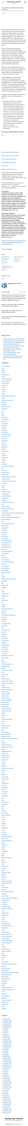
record (3, 849)
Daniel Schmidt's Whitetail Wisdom (11, 517)
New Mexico (5, 793)
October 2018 (6, 1085)
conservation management (9, 476)
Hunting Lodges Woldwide (14, 1)
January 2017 (6, 1107)
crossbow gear (5, 493)
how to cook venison (7, 670)
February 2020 (7, 1058)
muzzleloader (5, 787)
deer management (6, 547)
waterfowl (4, 955)
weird (3, 957)
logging (4, 742)
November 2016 (7, 1111)
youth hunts (5, 1004)
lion (3, 740)
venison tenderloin (6, 951)
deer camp (4, 532)
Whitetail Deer (5, 970)
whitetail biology (6, 968)
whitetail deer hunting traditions (10, 972)
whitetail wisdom (6, 979)
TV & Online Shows (7, 936)
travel (3, 919)
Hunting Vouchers (6, 710)
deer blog (4, 530)
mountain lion (5, 783)
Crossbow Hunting (6, 496)
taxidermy (4, 902)
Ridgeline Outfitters (7, 857)
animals (4, 372)
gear (3, 628)
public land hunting (7, 840)
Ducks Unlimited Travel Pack (9, 162)
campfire (4, 455)
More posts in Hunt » (22, 292)
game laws (4, 625)
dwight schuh (5, 585)
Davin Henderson (6, 519)
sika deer (4, 876)
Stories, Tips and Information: (9, 898)
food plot (4, 617)
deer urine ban (5, 566)
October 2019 (6, 1065)
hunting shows (5, 702)
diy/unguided (5, 570)
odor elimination (6, 815)
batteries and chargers (7, 400)
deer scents (5, 557)
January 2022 (6, 1019)
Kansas (3, 721)
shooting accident (6, 872)
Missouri (4, 774)
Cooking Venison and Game (9, 481)
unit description (6, 938)
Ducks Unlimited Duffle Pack (9, 159)
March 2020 (6, 1056)
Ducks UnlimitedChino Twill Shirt (10, 152)
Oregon (4, 819)
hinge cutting (5, 657)
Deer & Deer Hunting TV (8, 523)
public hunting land (7, 836)
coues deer (4, 483)
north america (5, 802)
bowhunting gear (6, 434)
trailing (3, 917)
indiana (3, 715)
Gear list (4, 632)
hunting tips (5, 706)
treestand (4, 921)
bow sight (4, 425)
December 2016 (7, 1109)
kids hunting (5, 728)
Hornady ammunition (7, 664)
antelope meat (5, 374)
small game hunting (7, 881)
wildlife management (7, 987)
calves (3, 453)
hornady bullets (6, 666)
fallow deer (4, 596)
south (3, 885)
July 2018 (5, 1090)
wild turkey (4, 983)
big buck (4, 402)
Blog (3, 413)
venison (4, 947)
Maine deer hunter (6, 745)
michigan (4, 766)
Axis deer (4, 391)
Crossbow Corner (6, 491)
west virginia (5, 962)
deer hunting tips (6, 545)
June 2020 (6, 1051)
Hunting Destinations (7, 689)
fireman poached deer (7, 608)
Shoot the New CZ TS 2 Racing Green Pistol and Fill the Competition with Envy (13, 357)
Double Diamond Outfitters (9, 579)
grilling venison (6, 645)
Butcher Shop (5, 451)
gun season (4, 653)
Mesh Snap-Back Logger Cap (9, 169)
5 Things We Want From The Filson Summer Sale (7, 266)
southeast (4, 889)
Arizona (4, 387)
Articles (4, 389)
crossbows (4, 500)
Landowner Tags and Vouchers (10, 738)
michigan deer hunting (7, 768)
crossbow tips (5, 498)
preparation (5, 828)
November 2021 (7, 1022)
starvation (4, 893)
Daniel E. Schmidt (6, 515)
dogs (3, 574)
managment (5, 753)
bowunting (4, 438)
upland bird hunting (7, 940)
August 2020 (6, 1048)
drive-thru (4, 581)
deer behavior (5, 525)
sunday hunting (6, 900)
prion (3, 830)
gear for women (6, 630)
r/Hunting (4, 845)
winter (3, 991)
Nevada (3, 789)
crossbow (4, 489)
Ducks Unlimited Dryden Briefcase (10, 155)
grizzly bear (5, 647)
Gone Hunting (5, 640)
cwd (3, 504)
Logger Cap (5, 166)
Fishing (3, 613)
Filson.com (14, 176)
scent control (5, 866)
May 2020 (5, 1053)
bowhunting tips (6, 436)
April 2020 (6, 1054)
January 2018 (6, 1100)
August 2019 (6, 1068)
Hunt (3, 672)
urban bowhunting (6, 942)
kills (3, 730)
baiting (3, 398)
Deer (3, 521)
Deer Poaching (5, 553)
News (3, 798)
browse (3, 442)
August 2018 (6, 1088)
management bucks (7, 751)
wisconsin (4, 993)
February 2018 (7, 1099)
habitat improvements (7, 655)
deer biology (5, 528)
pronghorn (4, 834)
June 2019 (6, 1071)
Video (3, 953)
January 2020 (6, 1059)
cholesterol (4, 464)
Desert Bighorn (5, 568)
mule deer (4, 785)
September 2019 (7, 1066)
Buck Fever (4, 445)
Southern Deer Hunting (8, 891)
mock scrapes (5, 779)
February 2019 (7, 1078)
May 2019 (5, 1073)
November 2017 (7, 1104)
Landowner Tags (6, 736)
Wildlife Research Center (8, 989)
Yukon (3, 1006)
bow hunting (5, 423)
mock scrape (5, 776)
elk (2, 589)
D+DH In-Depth (6, 506)
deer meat (4, 549)
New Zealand (5, 796)
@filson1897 (10, 127)
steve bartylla (5, 896)
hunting (4, 685)
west (3, 959)
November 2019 (7, 1063)
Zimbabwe (4, 1008)
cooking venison (6, 479)
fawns (3, 604)
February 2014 (7, 1112)
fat (2, 602)
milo (3, 772)
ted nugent (4, 904)
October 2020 (6, 1044)
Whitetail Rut (5, 976)
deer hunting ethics (7, 540)
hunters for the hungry (8, 683)
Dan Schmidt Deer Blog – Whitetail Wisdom (13, 513)
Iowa (3, 717)
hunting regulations (7, 700)
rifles (3, 864)
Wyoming (4, 998)
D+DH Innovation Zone (8, 508)
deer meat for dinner (7, 551)
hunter (3, 676)
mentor (4, 762)
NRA (3, 806)
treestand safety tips (7, 925)
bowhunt (4, 428)
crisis (3, 487)
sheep (3, 870)
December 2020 (7, 1041)
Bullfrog (4, 449)
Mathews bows (5, 755)
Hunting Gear (5, 696)
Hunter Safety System (7, 681)
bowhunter (4, 430)
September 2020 (7, 1046)
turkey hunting (5, 932)
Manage (4, 749)
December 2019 (7, 1061)
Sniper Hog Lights (6, 883)
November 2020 (7, 1042)
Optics (3, 817)
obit (3, 808)
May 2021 (5, 1032)
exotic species (5, 593)
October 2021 (6, 1024)
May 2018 (5, 1094)
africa (3, 368)
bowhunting (5, 432)
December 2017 (7, 1102)
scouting (4, 868)
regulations (5, 851)
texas (3, 910)
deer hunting (5, 538)
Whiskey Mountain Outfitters (9, 964)
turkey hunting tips (7, 934)
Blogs (3, 415)
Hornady (4, 662)
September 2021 (7, 1025)
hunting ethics (5, 691)
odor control (5, 813)
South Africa (5, 887)
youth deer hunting (7, 1000)
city (3, 468)
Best (3, 278)
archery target (5, 383)
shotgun (4, 874)
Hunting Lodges (6, 698)
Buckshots (4, 447)
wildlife (3, 985)
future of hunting (6, 623)
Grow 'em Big (5, 649)
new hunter (5, 791)
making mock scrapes (7, 747)
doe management (6, 572)
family (3, 598)
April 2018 (6, 1095)
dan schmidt (5, 511)
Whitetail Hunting (6, 974)
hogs (3, 659)
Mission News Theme (9, 1124)
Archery (4, 376)
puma (3, 842)
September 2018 (7, 1087)
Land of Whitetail (6, 734)
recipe (3, 847)
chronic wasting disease (8, 466)
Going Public (5, 638)
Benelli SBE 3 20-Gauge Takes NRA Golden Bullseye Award (12, 311)
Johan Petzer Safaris (7, 719)
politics (3, 825)
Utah (3, 945)
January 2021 (6, 1039)
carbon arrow (5, 457)
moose (3, 781)
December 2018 (7, 1082)
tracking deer (5, 915)
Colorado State (5, 472)
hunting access (5, 687)
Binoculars (4, 408)
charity (3, 462)
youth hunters (5, 1002)
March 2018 (6, 1097)
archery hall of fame (7, 379)
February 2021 (7, 1037)
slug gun (4, 879)
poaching (4, 823)
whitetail (4, 966)
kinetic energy (5, 732)
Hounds (4, 668)
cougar (3, 485)
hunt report (5, 674)
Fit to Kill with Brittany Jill (9, 615)
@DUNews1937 (6, 186)
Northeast (4, 804)
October (4, 810)
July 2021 (5, 1029)
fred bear (4, 621)
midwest (4, 770)
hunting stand (5, 704)
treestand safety (6, 923)
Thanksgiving (5, 913)
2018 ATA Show (6, 366)
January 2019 (6, 1080)
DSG (3, 583)
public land (4, 838)
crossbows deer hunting (8, 502)
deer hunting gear (6, 542)
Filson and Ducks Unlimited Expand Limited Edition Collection (6, 258)
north (3, 800)
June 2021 (6, 1031)
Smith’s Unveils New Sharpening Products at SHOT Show (14, 317)
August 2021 (6, 1027)
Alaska (3, 370)
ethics (3, 591)
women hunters (6, 996)
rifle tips (4, 862)
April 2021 (6, 1034)
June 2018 (6, 1092)
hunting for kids (6, 693)
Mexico (3, 764)
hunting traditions (6, 708)
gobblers (4, 636)
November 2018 (7, 1083)
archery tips (5, 385)
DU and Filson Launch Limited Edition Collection (19, 258)
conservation (5, 474)
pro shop (4, 832)
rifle (3, 859)
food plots (4, 619)
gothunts (4, 642)
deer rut (4, 555)
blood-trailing (5, 419)
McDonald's (5, 759)
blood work (4, 417)
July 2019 (5, 1070)
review (3, 853)
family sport (5, 600)
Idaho (3, 713)
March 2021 (6, 1036)
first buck (4, 611)
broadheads (5, 440)
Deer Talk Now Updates (8, 562)
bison (3, 411)
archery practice (6, 381)
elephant (4, 587)
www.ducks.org (20, 183)
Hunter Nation (5, 679)
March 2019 (6, 1076)
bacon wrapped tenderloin (8, 396)
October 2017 (6, 1105)
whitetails (4, 981)
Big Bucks (4, 404)
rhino (3, 855)
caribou (3, 459)
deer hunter (5, 536)
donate (3, 576)
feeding (3, 606)
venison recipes (6, 949)
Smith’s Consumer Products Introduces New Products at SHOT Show (13, 305)
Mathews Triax (5, 757)
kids (3, 723)
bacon (3, 394)
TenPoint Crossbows (7, 908)
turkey (3, 930)
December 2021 (7, 1020)
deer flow (4, 534)
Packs (3, 821)
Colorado (4, 470)
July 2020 (5, 1049)
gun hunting (5, 651)
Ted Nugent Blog (6, 906)
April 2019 (6, 1075)
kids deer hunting (6, 725)
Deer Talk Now (5, 559)
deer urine (4, 564)
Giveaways (4, 634)
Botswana (4, 421)
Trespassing (5, 927)
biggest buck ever (6, 406)
